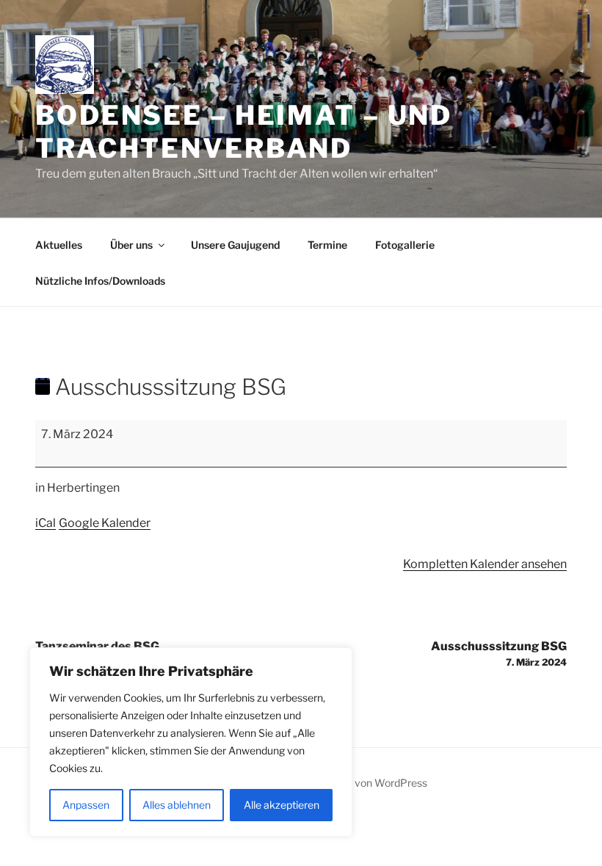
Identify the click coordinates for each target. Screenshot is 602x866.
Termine (327, 245)
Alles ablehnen (176, 804)
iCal (45, 523)
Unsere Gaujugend (235, 245)
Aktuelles (58, 245)
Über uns (131, 245)
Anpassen (85, 804)
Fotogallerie (405, 245)
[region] (190, 742)
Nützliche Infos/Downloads (100, 280)
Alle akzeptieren (281, 804)
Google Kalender (104, 523)
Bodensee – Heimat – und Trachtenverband (243, 131)
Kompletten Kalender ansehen (485, 564)
